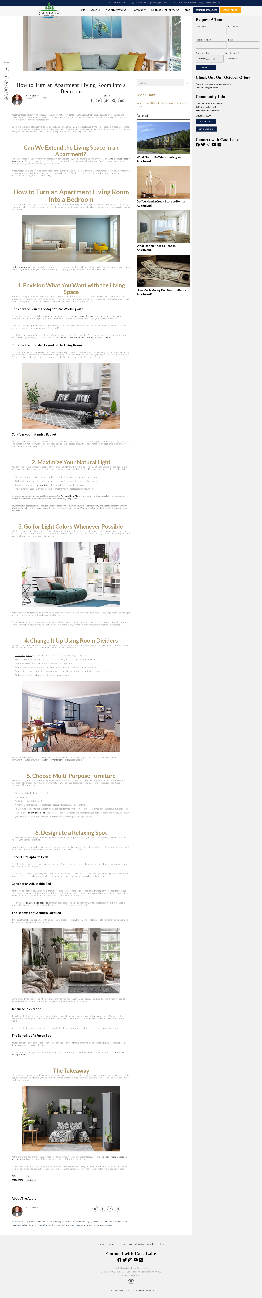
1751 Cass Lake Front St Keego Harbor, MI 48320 (198, 3)
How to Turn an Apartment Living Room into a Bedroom (71, 88)
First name (201, 26)
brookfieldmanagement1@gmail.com (151, 3)
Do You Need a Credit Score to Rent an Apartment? (161, 203)
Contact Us (205, 121)
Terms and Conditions (135, 1290)
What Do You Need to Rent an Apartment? (156, 247)
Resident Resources (206, 10)
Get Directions (206, 129)
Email (230, 39)
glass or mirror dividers (40, 485)
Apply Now (140, 10)
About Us (95, 10)
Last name (233, 26)
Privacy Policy (116, 1290)
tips (28, 1176)
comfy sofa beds (36, 812)
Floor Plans (126, 1244)
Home (82, 10)
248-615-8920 (119, 3)
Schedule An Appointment (165, 10)
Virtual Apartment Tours (146, 1244)
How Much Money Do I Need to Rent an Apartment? (162, 292)
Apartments (31, 1180)
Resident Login (230, 10)
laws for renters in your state (58, 759)
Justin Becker (32, 95)
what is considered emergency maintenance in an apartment (85, 337)
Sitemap (150, 1290)
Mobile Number (203, 39)
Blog (187, 10)
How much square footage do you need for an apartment (95, 316)
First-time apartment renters (25, 267)
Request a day (202, 53)
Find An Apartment (116, 10)
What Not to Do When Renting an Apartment (159, 159)
